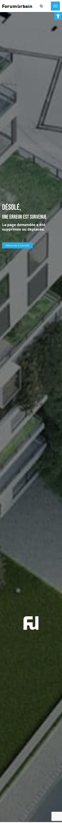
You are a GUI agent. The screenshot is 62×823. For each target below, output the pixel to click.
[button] (58, 16)
